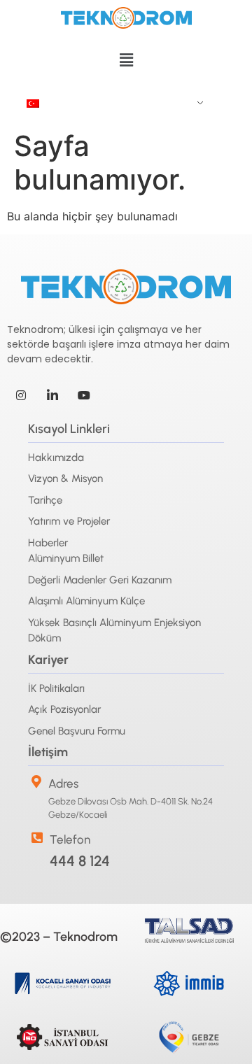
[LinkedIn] (52, 394)
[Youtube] (84, 394)
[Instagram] (20, 394)
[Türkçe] (109, 103)
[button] (126, 60)
